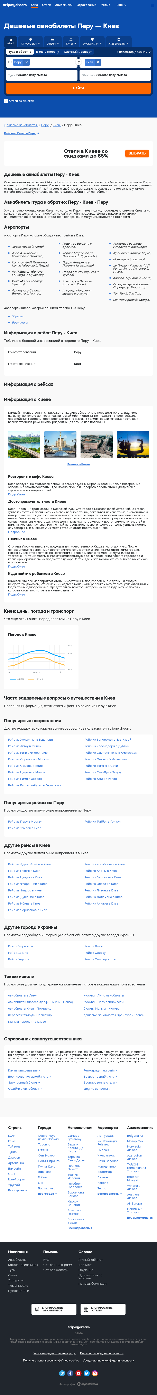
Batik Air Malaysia (133, 1178)
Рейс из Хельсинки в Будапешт (30, 739)
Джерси (14, 1157)
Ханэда (103, 1182)
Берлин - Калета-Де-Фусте (76, 1148)
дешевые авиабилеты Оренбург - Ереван (114, 1015)
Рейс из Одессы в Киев (101, 883)
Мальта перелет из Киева (27, 1021)
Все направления (80, 1228)
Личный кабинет (90, 1259)
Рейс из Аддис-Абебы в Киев (29, 864)
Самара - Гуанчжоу (74, 1137)
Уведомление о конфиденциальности (108, 1360)
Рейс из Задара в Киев (25, 890)
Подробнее (16, 494)
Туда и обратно (20, 51)
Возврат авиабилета (99, 1076)
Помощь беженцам (92, 1283)
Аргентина (16, 1163)
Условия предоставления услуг (55, 1353)
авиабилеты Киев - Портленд (29, 1008)
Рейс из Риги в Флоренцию (28, 752)
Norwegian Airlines (134, 1148)
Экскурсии (16, 1280)
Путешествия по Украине (90, 1277)
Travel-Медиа (18, 1285)
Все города (46, 1193)
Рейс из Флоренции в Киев (27, 883)
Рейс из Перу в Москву (24, 821)
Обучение (85, 1269)
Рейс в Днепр (18, 952)
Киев (57, 125)
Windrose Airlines (133, 1187)
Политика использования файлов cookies (51, 1360)
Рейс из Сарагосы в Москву (28, 759)
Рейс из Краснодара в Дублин (107, 746)
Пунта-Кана (46, 1166)
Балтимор (105, 1171)
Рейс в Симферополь (100, 959)
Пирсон (103, 1150)
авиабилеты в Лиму (22, 995)
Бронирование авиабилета (28, 1076)
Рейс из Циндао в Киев (25, 877)
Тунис (12, 1152)
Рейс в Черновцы (20, 946)
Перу (45, 125)
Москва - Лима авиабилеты (104, 995)
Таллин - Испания (74, 1176)
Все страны (16, 1190)
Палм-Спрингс (48, 1161)
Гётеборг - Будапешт (75, 1185)
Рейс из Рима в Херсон (25, 778)
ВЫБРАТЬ (137, 153)
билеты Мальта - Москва (102, 1008)
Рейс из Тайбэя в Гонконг (103, 821)
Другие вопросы (96, 1088)
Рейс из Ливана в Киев (101, 890)
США (12, 1173)
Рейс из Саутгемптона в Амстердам (111, 752)
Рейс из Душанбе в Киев (26, 897)
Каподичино (107, 1166)
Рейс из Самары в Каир (25, 765)
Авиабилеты (17, 1259)
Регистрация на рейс (100, 1070)
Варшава (45, 1171)
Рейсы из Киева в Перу (20, 133)
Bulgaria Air (135, 1135)
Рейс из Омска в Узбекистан (106, 759)
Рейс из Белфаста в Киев (103, 877)
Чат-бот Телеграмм (57, 1264)
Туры (11, 1269)
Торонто (44, 1144)
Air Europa (134, 1203)
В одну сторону (47, 51)
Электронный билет (23, 1082)
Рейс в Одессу (95, 952)
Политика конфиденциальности (101, 1353)
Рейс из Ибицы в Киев (24, 903)
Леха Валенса (108, 1161)
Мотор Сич (135, 1141)
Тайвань (14, 1146)
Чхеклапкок (106, 1155)
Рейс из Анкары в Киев (101, 903)
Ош (40, 1182)
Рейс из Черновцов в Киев (27, 910)
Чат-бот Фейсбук (55, 1269)
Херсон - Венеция (74, 1203)
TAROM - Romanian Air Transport (136, 1168)
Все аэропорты (109, 1193)
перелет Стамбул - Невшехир (30, 1015)
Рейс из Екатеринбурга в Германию (34, 785)
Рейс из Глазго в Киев (24, 870)
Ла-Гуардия (106, 1135)
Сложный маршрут (78, 51)
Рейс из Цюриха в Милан (26, 772)
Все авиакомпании (140, 1217)
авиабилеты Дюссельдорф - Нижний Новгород (40, 1002)
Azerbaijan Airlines (134, 1157)
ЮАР (11, 1135)
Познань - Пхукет (75, 1167)
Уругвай (14, 1184)
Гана (11, 1141)
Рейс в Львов (94, 946)
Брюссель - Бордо (76, 1221)
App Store (85, 1264)
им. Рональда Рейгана (107, 1143)
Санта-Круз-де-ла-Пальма (48, 1137)
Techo (102, 1188)
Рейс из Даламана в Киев (103, 897)
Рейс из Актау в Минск (24, 746)
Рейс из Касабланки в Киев (105, 864)
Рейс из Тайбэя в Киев (24, 828)
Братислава (46, 1188)
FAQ (46, 1259)
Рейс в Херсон (18, 959)
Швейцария (17, 1179)
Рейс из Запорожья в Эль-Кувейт (109, 739)
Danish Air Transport (134, 1211)
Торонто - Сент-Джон (76, 1158)
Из (10, 62)
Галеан (103, 1177)
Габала (43, 1177)
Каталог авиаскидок (23, 1264)
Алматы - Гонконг (74, 1212)
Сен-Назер (46, 1155)
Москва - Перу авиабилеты (103, 1002)
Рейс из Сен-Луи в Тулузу (103, 772)
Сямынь (43, 1150)
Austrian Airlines (133, 1196)
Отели (12, 1275)
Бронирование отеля (100, 1082)
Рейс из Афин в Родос (101, 778)
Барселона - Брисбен (77, 1194)
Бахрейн (14, 1168)
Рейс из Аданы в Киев (101, 870)
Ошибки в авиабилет (24, 1088)
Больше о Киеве (78, 464)
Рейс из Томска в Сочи (101, 765)
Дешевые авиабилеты (21, 125)
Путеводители (18, 1290)
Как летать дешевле (23, 1070)
